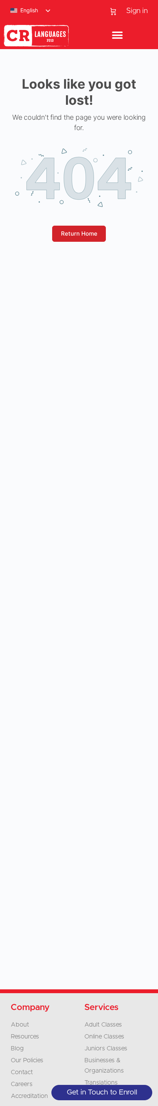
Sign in (137, 11)
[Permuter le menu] (117, 35)
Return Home (79, 233)
